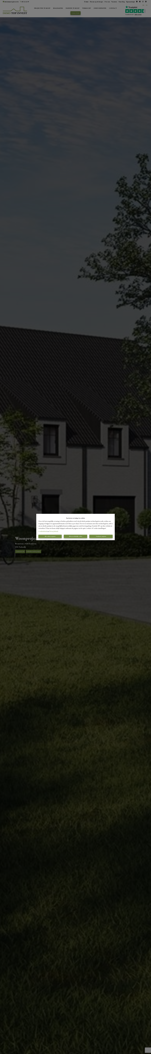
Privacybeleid (53, 531)
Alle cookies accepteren (50, 536)
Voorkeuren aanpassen (101, 536)
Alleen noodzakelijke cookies (75, 536)
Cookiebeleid (42, 531)
